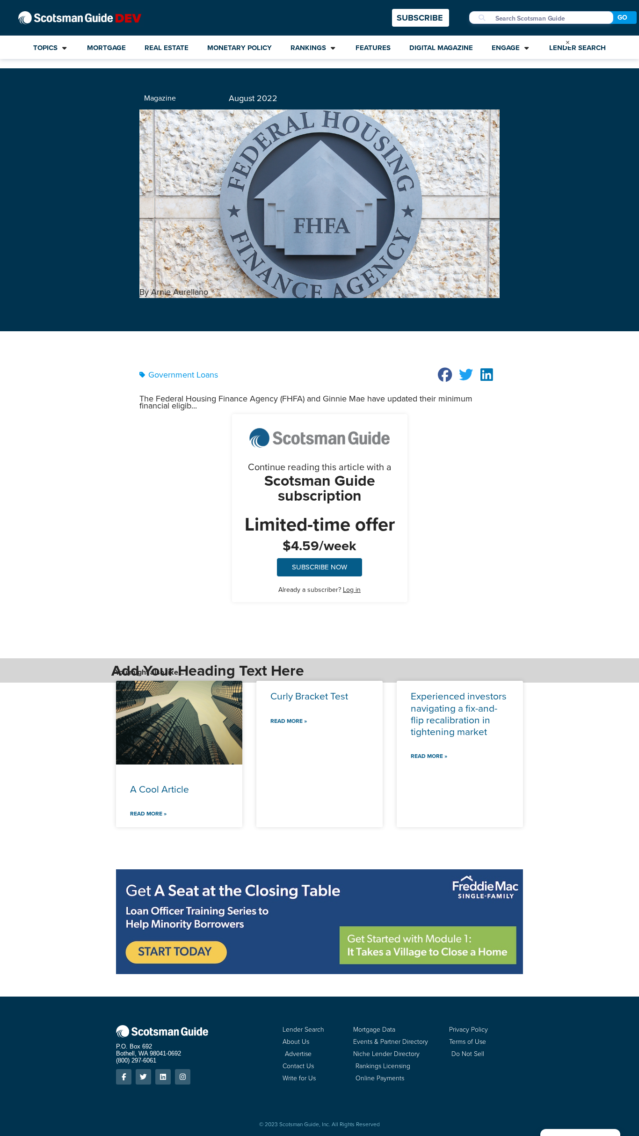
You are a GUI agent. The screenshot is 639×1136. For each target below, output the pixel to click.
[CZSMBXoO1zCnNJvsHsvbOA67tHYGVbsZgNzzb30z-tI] (319, 971)
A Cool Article (159, 789)
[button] (445, 375)
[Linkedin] (163, 1077)
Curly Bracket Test (309, 696)
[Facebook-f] (123, 1077)
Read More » (148, 813)
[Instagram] (182, 1077)
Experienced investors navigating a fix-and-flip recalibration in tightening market (459, 714)
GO (622, 17)
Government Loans (183, 375)
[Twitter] (143, 1077)
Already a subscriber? (319, 590)
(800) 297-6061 (136, 1060)
